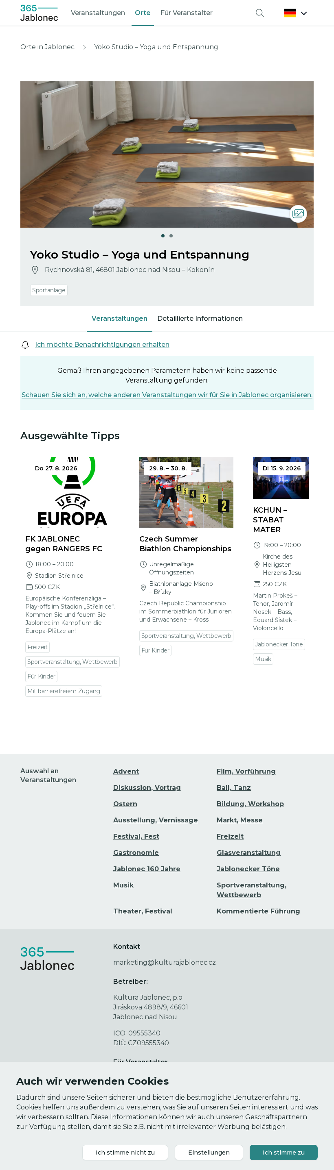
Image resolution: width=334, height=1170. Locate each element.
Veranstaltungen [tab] (119, 318)
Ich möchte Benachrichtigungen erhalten (102, 344)
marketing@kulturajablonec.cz (164, 962)
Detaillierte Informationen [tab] (200, 318)
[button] (296, 13)
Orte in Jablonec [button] (47, 47)
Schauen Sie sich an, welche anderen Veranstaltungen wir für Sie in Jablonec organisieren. (167, 395)
